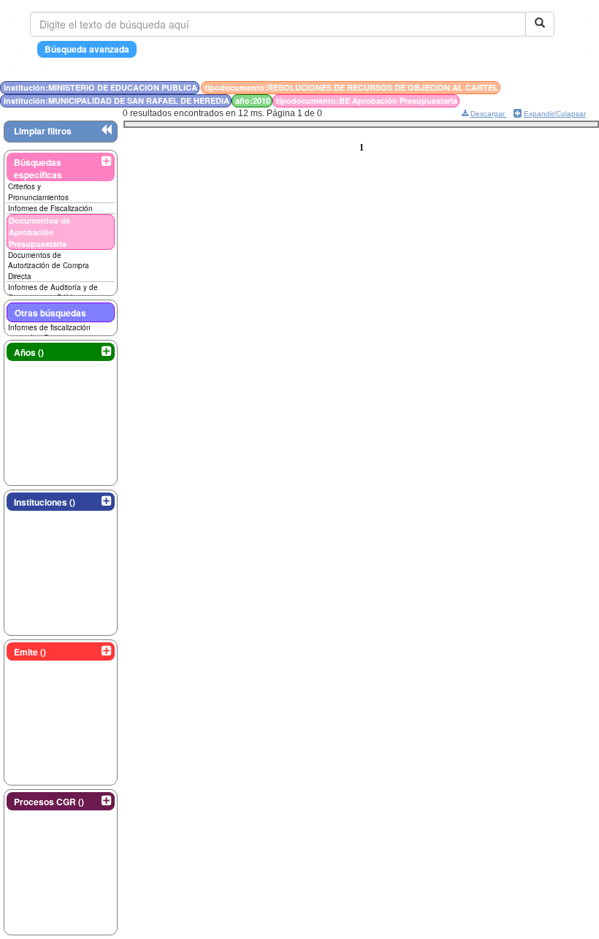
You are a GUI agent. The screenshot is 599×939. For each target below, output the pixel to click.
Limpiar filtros (43, 130)
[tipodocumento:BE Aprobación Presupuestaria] (559, 87)
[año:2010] (556, 87)
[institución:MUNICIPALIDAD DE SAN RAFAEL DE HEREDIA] (551, 87)
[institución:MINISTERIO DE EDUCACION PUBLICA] (543, 87)
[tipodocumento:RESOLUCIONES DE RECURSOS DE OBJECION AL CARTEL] (547, 87)
